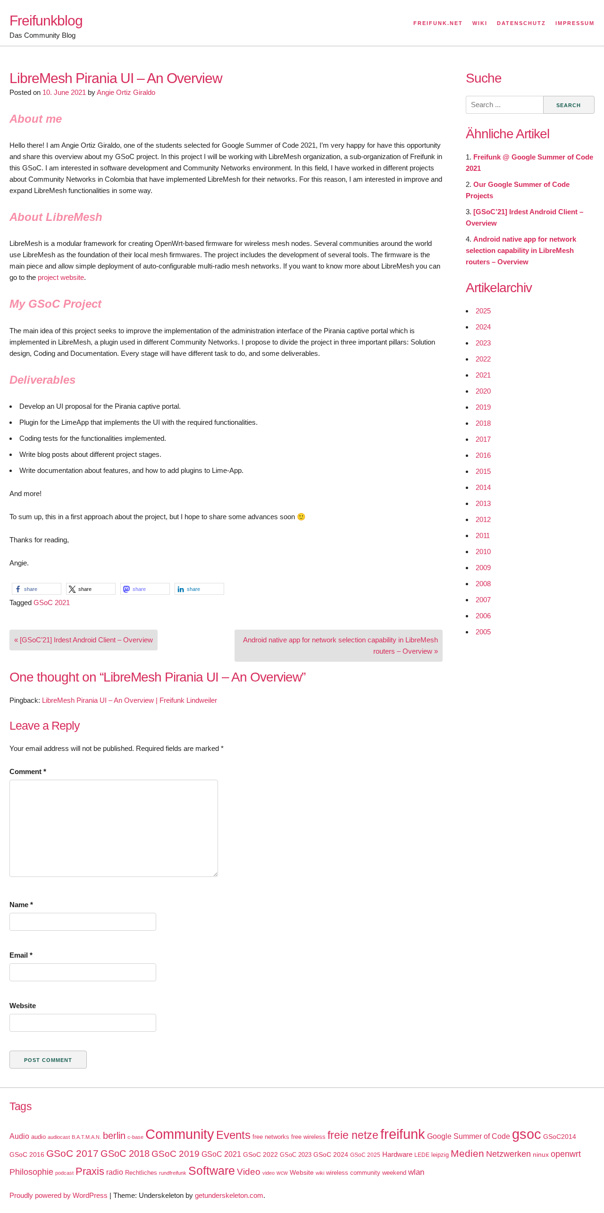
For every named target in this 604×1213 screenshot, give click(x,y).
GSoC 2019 (175, 1154)
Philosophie (31, 1172)
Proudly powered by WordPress (58, 1195)
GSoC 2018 (125, 1153)
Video (248, 1172)
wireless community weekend (366, 1172)
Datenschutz (521, 23)
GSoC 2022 (260, 1154)
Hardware (397, 1154)
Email (21, 955)
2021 (483, 375)
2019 (483, 407)
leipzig (440, 1154)
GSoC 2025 (365, 1155)
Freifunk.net (438, 23)
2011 (483, 535)
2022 (483, 359)
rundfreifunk (172, 1173)
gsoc (526, 1134)
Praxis (90, 1171)
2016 (483, 455)
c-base (135, 1137)
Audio (19, 1136)
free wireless (308, 1136)
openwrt (566, 1154)
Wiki (479, 23)
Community (179, 1134)
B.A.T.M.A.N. (86, 1137)
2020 (483, 391)
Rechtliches (141, 1172)
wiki (320, 1173)
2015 (483, 471)
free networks (270, 1136)
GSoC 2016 (26, 1154)
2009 (483, 568)
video (268, 1173)
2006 (483, 616)
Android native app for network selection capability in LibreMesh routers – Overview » (340, 645)
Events (233, 1135)
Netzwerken (508, 1154)
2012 (483, 519)
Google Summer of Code (468, 1136)
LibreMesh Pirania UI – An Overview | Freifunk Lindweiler (129, 700)
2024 (483, 327)
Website (22, 1006)
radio (114, 1172)
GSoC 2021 (52, 602)
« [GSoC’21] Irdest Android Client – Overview (83, 640)
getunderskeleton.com (229, 1195)
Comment (27, 771)
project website (61, 277)
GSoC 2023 (295, 1154)
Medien (467, 1153)
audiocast (59, 1137)
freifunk (402, 1134)
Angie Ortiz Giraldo (126, 92)
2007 (483, 600)
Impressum (575, 23)
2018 (483, 423)
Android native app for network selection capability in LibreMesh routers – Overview (521, 250)
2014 (483, 487)
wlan (416, 1172)
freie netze (352, 1135)
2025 (483, 311)
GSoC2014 (559, 1136)
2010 (483, 552)
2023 (483, 343)
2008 (483, 584)
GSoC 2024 (330, 1154)
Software (211, 1170)
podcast (64, 1173)
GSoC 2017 (72, 1153)
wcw (282, 1173)
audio (38, 1136)
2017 (483, 439)
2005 (483, 632)
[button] (36, 589)
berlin (114, 1135)
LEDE (421, 1155)
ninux (541, 1154)
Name (21, 905)
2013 (483, 503)
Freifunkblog (46, 20)
